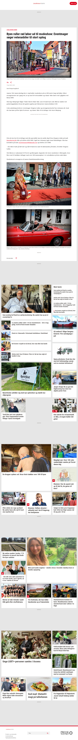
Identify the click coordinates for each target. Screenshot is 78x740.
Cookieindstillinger (9, 736)
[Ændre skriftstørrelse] (7, 82)
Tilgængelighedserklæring (10, 737)
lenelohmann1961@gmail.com (28, 142)
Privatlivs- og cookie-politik (10, 734)
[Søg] (47, 733)
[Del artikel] (11, 82)
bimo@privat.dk (12, 140)
